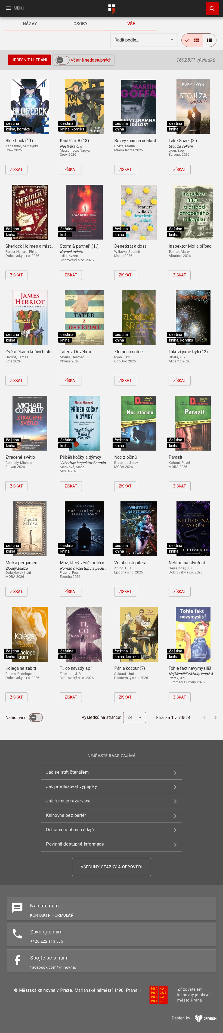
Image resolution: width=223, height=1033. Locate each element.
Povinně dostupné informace (75, 844)
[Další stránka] (215, 717)
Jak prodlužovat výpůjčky (71, 786)
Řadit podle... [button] (127, 40)
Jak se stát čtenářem (67, 772)
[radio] (192, 40)
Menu (14, 8)
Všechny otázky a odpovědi (112, 867)
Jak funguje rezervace (68, 801)
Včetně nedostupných (91, 60)
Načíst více (16, 717)
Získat (16, 169)
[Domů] (111, 9)
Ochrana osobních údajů (70, 829)
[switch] (62, 60)
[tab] (29, 23)
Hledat (210, 8)
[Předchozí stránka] (204, 717)
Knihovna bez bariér (66, 815)
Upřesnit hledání (29, 60)
